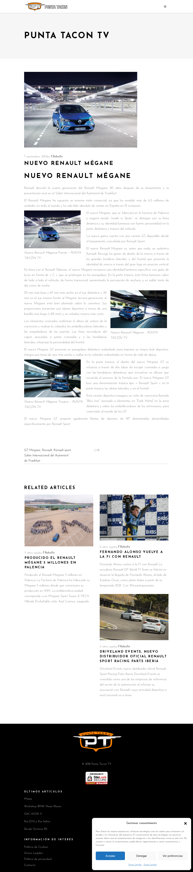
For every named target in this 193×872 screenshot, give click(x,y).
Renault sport (62, 450)
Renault (47, 450)
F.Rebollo (57, 156)
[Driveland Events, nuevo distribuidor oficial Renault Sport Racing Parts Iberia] (134, 617)
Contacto (30, 865)
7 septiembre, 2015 (35, 156)
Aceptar (110, 855)
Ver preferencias (173, 855)
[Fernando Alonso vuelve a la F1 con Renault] (134, 517)
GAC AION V (33, 814)
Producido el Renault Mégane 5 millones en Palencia (50, 562)
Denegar (141, 855)
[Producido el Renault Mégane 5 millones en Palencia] (59, 520)
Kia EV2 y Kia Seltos (37, 821)
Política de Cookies (36, 847)
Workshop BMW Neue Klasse (42, 806)
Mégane (35, 450)
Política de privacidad (37, 859)
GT (26, 450)
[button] (185, 823)
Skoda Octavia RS (35, 829)
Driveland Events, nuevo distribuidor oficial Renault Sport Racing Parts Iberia (133, 656)
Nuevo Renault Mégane (77, 176)
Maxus (28, 798)
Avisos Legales (135, 864)
